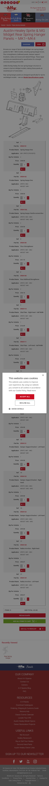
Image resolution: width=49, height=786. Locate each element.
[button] (16, 409)
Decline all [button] (25, 403)
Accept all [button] (25, 397)
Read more (31, 390)
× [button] (43, 375)
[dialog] (24, 393)
